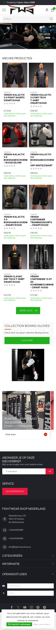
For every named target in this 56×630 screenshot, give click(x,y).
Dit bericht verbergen (19, 624)
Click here (27, 340)
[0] (52, 10)
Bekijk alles (26, 310)
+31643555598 (16, 530)
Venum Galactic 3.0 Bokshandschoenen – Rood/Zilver (15, 158)
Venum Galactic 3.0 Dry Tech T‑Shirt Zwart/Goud (40, 99)
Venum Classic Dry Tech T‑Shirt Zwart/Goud (14, 279)
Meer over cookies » (41, 624)
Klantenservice (15, 491)
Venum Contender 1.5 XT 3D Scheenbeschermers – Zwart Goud (41, 282)
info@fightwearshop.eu (20, 547)
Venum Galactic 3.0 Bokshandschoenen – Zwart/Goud (15, 221)
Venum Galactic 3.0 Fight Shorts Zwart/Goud (14, 98)
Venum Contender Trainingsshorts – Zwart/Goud (41, 221)
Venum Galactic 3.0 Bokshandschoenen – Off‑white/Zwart (41, 160)
